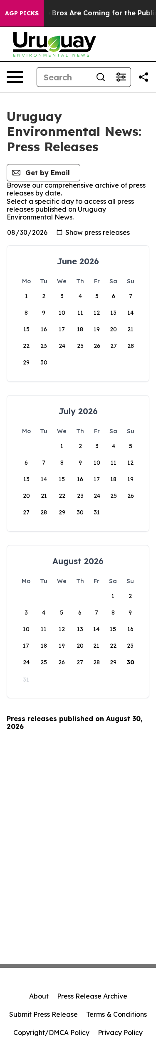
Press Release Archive (92, 996)
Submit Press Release (43, 1014)
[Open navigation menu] (15, 77)
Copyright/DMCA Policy (51, 1032)
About (39, 996)
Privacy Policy (120, 1032)
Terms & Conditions (116, 1014)
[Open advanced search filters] (121, 77)
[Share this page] (143, 77)
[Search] (101, 77)
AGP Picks (22, 13)
